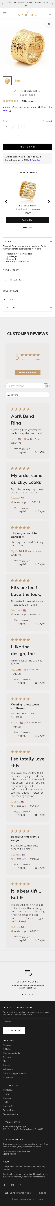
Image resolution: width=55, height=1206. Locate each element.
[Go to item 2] (17, 80)
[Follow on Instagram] (12, 1184)
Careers (6, 1065)
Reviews (7, 1057)
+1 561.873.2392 (9, 1154)
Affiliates (7, 1049)
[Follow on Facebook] (4, 1184)
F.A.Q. (5, 1102)
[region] (27, 978)
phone (38, 1146)
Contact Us (8, 1090)
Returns (6, 1094)
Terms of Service (10, 1114)
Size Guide (8, 1077)
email (27, 1146)
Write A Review (27, 372)
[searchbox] (25, 385)
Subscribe (13, 1030)
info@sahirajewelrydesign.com (16, 1151)
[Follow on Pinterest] (20, 1184)
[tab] (25, 227)
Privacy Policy (9, 1110)
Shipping (7, 1098)
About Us (7, 1045)
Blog (5, 1061)
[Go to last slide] (6, 202)
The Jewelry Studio (11, 1053)
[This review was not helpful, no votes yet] (41, 452)
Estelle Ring (27, 205)
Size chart (47, 121)
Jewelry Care (9, 1106)
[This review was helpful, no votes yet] (36, 452)
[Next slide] (49, 202)
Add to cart (27, 147)
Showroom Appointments (14, 1073)
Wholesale (8, 1069)
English (43, 1193)
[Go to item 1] (7, 80)
